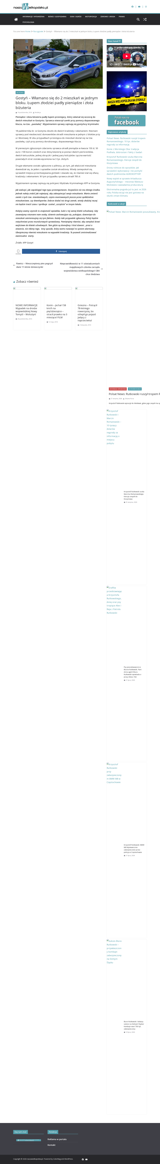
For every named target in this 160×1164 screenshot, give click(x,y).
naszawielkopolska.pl (35, 1159)
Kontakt (51, 1145)
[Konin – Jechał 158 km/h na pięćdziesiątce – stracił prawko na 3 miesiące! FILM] (58, 288)
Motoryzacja (91, 16)
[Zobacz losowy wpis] (145, 19)
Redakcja (38, 112)
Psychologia (28, 22)
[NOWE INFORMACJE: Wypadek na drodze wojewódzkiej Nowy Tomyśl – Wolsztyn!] (27, 288)
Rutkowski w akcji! (135, 389)
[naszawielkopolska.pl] (16, 19)
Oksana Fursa (129, 399)
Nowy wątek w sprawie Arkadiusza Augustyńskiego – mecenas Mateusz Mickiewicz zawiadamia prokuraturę (125, 181)
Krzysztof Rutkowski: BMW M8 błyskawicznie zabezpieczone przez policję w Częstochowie (134, 848)
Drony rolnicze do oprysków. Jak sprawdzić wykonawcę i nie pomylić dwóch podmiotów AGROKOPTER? (124, 170)
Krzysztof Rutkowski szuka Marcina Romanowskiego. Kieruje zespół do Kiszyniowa (124, 159)
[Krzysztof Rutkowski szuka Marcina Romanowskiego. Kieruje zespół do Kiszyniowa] (114, 497)
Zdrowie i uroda (107, 16)
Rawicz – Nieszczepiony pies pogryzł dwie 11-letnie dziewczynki (34, 265)
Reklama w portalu (57, 1139)
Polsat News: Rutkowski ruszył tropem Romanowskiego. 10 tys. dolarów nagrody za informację (126, 141)
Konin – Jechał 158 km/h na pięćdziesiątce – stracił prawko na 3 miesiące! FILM (57, 311)
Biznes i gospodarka (57, 16)
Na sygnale (20, 92)
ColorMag (57, 1159)
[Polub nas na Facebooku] (126, 116)
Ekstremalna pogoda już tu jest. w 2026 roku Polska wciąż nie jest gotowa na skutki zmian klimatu (126, 192)
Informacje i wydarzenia (33, 16)
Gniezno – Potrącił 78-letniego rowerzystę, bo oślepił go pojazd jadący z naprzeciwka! (87, 313)
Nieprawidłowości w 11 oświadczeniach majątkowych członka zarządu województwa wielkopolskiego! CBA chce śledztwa (80, 269)
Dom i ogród (75, 16)
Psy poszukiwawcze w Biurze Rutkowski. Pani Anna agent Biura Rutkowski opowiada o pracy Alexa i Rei (132, 672)
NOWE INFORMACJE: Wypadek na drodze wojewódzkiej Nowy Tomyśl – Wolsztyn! (27, 310)
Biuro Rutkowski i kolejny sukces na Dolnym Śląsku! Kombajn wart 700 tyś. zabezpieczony (134, 1025)
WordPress (68, 1159)
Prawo (122, 16)
